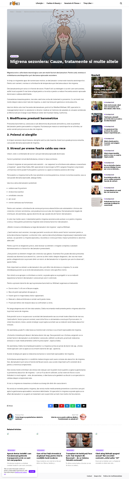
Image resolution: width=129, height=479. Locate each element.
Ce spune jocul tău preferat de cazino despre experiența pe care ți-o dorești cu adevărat (112, 131)
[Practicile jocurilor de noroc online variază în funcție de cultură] (96, 177)
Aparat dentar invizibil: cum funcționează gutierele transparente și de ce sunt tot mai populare (19, 456)
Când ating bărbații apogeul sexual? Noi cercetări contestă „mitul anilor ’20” (108, 455)
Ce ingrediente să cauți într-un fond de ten (112, 191)
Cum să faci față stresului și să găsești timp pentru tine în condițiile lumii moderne (49, 455)
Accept (32, 471)
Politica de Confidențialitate (112, 476)
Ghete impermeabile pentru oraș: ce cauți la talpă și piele (112, 155)
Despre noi (97, 476)
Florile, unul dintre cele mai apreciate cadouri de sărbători (106, 91)
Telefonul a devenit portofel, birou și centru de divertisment (113, 119)
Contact (89, 476)
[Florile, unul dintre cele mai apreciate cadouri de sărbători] (106, 87)
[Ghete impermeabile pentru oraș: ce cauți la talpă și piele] (96, 153)
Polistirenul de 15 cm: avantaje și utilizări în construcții (112, 203)
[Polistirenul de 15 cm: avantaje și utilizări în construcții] (96, 202)
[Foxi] (14, 3)
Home (12, 11)
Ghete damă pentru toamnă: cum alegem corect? (111, 143)
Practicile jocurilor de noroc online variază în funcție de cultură (112, 179)
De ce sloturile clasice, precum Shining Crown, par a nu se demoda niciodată (112, 167)
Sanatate (18, 11)
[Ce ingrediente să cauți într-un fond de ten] (96, 190)
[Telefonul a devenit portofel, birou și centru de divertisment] (96, 117)
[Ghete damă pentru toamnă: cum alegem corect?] (96, 141)
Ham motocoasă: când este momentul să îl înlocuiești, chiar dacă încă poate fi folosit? (112, 106)
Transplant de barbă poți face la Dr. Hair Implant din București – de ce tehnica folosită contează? (79, 456)
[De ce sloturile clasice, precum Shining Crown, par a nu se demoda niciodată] (96, 165)
